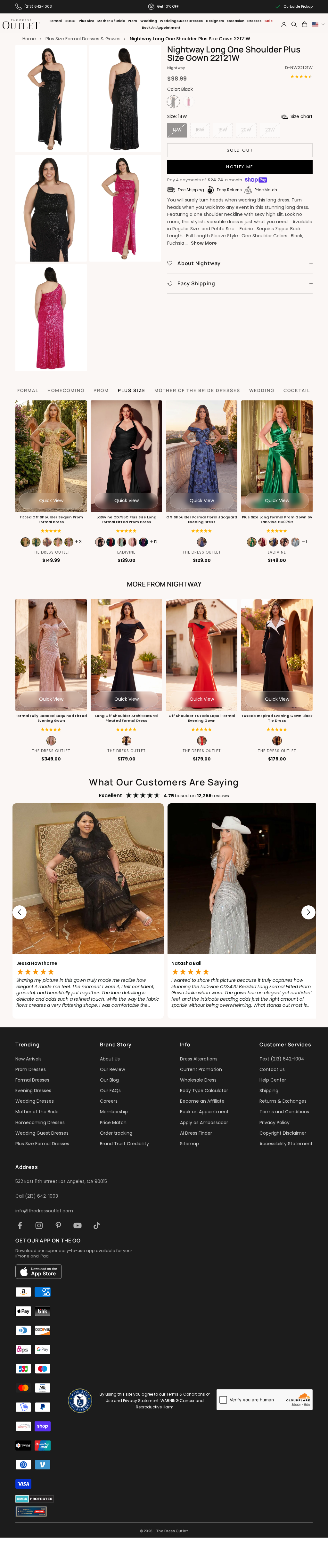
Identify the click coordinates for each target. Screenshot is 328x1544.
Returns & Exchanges (283, 1101)
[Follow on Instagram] (39, 1225)
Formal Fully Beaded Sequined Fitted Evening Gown (51, 718)
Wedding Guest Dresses (181, 21)
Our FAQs (110, 1090)
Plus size (131, 390)
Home (29, 38)
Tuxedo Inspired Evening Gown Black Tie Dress (277, 718)
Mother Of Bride (111, 21)
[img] (51, 531)
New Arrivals (28, 1059)
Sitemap (189, 1143)
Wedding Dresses (34, 1101)
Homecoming (66, 390)
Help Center (272, 1080)
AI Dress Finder (196, 1133)
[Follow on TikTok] (96, 1225)
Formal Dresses (32, 1080)
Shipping (268, 1090)
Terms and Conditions (284, 1111)
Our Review (112, 1069)
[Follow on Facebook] (19, 1225)
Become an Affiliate (202, 1101)
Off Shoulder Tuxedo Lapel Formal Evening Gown (201, 718)
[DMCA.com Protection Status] (34, 1499)
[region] (164, 912)
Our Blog (109, 1080)
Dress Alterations (198, 1059)
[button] (51, 729)
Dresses (254, 21)
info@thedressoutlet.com (44, 1211)
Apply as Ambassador (204, 1122)
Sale (269, 21)
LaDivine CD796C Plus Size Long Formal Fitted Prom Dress (126, 519)
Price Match (113, 1122)
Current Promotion (201, 1069)
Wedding (148, 21)
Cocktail (296, 390)
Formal (56, 21)
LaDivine (126, 552)
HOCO (70, 21)
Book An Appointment (161, 27)
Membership (114, 1111)
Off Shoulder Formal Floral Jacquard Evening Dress (201, 519)
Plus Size (86, 21)
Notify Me (239, 167)
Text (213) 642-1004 (281, 1059)
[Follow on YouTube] (77, 1225)
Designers (215, 21)
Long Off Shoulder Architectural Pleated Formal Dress (126, 718)
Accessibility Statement (286, 1143)
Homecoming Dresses (40, 1122)
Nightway (176, 67)
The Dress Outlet (51, 552)
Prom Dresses (30, 1069)
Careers (109, 1101)
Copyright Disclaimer (282, 1133)
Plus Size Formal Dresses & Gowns (82, 38)
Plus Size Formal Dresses (42, 1143)
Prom (132, 21)
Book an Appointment (204, 1111)
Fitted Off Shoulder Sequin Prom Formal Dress (51, 519)
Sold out (240, 150)
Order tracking (116, 1133)
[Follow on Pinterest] (58, 1225)
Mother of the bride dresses (197, 390)
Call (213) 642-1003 (36, 1196)
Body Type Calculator (204, 1090)
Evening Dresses (33, 1090)
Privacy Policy (274, 1122)
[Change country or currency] (318, 24)
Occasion (235, 21)
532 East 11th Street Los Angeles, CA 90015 (61, 1181)
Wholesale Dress (198, 1080)
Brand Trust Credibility (124, 1143)
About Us (110, 1059)
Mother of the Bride (37, 1111)
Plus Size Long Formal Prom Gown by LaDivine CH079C (277, 519)
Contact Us (272, 1069)
